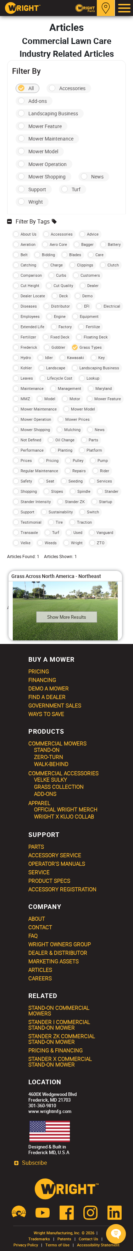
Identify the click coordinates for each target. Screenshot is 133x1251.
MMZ (25, 398)
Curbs (61, 275)
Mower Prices (77, 419)
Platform (94, 450)
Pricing (52, 460)
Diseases (29, 306)
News (97, 176)
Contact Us (88, 1238)
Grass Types (90, 347)
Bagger (87, 244)
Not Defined (31, 439)
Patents (64, 1238)
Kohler (26, 367)
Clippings (85, 265)
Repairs (79, 470)
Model (49, 398)
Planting (65, 450)
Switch (93, 511)
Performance (32, 450)
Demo (87, 295)
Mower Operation (47, 164)
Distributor (60, 306)
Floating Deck (96, 337)
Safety (26, 481)
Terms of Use (57, 1244)
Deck (63, 295)
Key (101, 357)
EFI (86, 306)
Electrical (112, 306)
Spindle (83, 491)
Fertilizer (28, 337)
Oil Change (64, 439)
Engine (60, 316)
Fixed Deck (60, 337)
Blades (75, 254)
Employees (30, 316)
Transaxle (29, 532)
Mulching (72, 429)
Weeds (51, 542)
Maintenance (32, 388)
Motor (75, 398)
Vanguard (104, 532)
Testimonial (31, 522)
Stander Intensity (36, 501)
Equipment (89, 316)
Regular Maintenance (39, 470)
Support (37, 189)
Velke (26, 542)
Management (69, 388)
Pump (103, 460)
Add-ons (37, 101)
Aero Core (58, 244)
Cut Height (30, 285)
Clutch (113, 265)
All (31, 88)
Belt (24, 254)
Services (104, 481)
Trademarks (39, 1238)
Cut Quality (63, 285)
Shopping (29, 491)
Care (99, 254)
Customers (90, 275)
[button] (116, 1234)
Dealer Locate (33, 295)
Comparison (31, 275)
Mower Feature (45, 126)
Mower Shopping (47, 176)
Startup (105, 501)
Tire (59, 522)
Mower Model (43, 151)
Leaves (27, 378)
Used (77, 532)
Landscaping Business (53, 113)
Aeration (28, 244)
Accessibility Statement (98, 1244)
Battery (114, 244)
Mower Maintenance (50, 138)
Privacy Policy (25, 1244)
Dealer (93, 285)
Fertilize (93, 326)
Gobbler (58, 347)
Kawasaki (75, 357)
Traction (84, 522)
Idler (49, 357)
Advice (93, 234)
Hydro (26, 357)
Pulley (78, 460)
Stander (111, 491)
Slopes (57, 491)
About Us (29, 234)
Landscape (55, 367)
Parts (93, 439)
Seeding (75, 481)
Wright (35, 201)
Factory (65, 326)
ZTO (101, 542)
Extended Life (32, 326)
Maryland (103, 388)
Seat (50, 481)
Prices (26, 460)
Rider (104, 470)
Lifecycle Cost (59, 378)
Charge (56, 265)
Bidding (48, 254)
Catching (28, 265)
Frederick (29, 347)
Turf (76, 189)
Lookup (93, 378)
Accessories (72, 88)
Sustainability (61, 511)
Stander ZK (75, 501)
